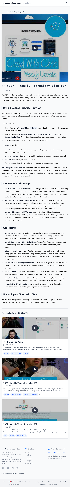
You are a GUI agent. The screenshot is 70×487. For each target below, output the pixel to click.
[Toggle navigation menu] (66, 3)
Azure (7, 353)
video (7, 12)
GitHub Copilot (15, 484)
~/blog (27, 452)
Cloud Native (21, 435)
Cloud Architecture (31, 394)
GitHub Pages (53, 484)
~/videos (28, 458)
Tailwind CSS (46, 482)
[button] (35, 48)
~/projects (29, 461)
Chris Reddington (18, 482)
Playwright (43, 484)
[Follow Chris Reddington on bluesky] (8, 468)
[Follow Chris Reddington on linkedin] (12, 468)
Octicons (55, 482)
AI (6, 435)
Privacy (21, 473)
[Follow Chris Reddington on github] (3, 468)
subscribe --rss (56, 452)
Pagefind (63, 482)
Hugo (38, 482)
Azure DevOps (16, 353)
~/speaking (29, 463)
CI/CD (26, 353)
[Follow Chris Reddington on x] (17, 468)
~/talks (28, 455)
